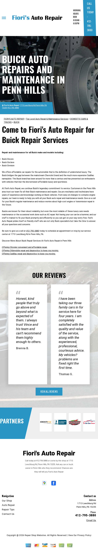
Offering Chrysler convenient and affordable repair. (24, 247)
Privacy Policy (84, 535)
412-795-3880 (89, 25)
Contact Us (8, 514)
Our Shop (7, 500)
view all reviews (49, 391)
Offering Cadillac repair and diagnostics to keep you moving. (29, 254)
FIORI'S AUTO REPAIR (14, 119)
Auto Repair (8, 505)
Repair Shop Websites (35, 535)
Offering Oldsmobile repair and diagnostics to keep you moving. (30, 250)
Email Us (91, 520)
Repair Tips (8, 509)
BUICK (16, 122)
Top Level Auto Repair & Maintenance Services (47, 119)
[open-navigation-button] (4, 18)
